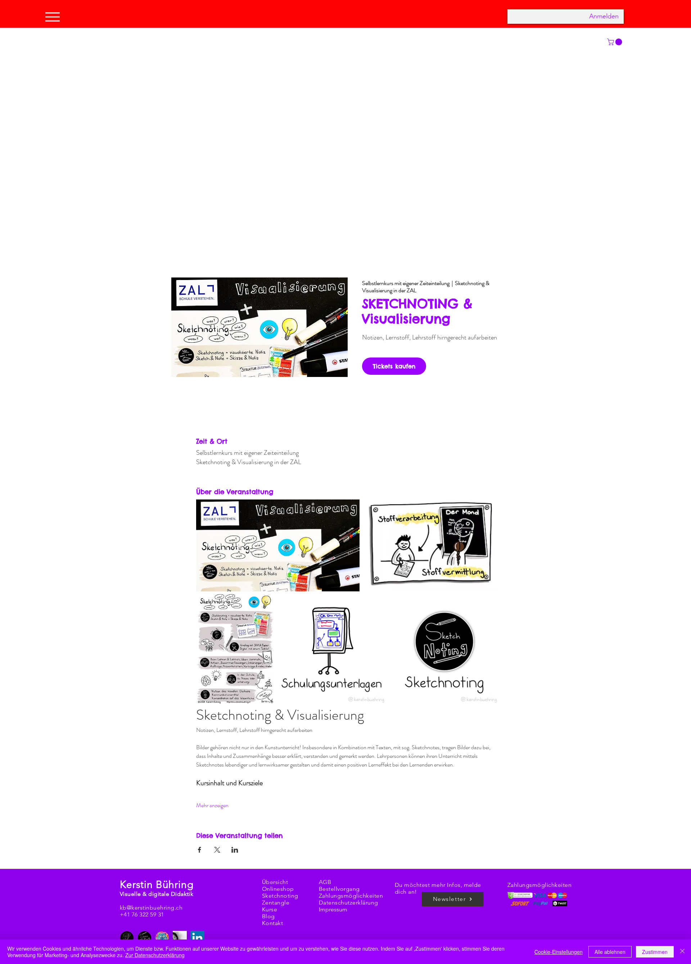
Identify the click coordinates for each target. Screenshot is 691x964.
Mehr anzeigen (212, 805)
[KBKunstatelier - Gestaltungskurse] (162, 938)
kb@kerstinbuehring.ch (151, 907)
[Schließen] (682, 951)
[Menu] (55, 17)
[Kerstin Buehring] (127, 938)
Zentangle (275, 902)
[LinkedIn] (197, 938)
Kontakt (272, 923)
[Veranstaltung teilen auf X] (217, 850)
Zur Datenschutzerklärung (155, 955)
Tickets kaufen (394, 366)
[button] (615, 42)
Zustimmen (655, 951)
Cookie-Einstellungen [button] (558, 951)
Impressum (333, 909)
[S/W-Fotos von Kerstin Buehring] (180, 938)
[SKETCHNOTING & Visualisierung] (144, 938)
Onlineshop (278, 888)
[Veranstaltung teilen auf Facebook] (199, 850)
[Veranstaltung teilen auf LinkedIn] (234, 850)
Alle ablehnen (610, 951)
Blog (268, 916)
